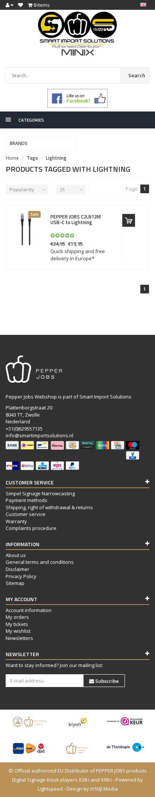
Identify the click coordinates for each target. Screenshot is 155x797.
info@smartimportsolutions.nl (39, 435)
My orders (17, 617)
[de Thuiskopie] (125, 747)
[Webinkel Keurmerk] (125, 721)
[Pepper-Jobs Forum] (77, 748)
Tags (32, 158)
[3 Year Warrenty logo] (29, 722)
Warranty (16, 521)
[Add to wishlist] (134, 243)
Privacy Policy (21, 576)
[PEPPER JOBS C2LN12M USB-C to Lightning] (25, 227)
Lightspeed (50, 788)
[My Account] (9, 5)
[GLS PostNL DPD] (29, 748)
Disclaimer (17, 569)
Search (136, 75)
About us (16, 555)
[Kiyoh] (77, 722)
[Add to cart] (128, 220)
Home (12, 158)
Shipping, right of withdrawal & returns (49, 507)
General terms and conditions (40, 562)
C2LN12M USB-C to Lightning (75, 219)
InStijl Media (104, 788)
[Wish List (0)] (20, 5)
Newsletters (19, 638)
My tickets (17, 624)
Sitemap (15, 583)
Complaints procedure (31, 528)
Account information (29, 610)
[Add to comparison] (134, 254)
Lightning (56, 158)
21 (62, 189)
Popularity (21, 189)
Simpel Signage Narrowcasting (40, 493)
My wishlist (18, 631)
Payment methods (26, 500)
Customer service (26, 514)
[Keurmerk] (78, 98)
